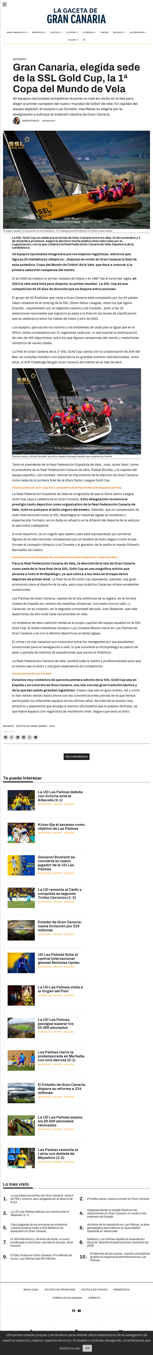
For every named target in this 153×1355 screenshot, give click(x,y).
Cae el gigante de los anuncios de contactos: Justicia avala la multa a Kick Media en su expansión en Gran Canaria (39, 1228)
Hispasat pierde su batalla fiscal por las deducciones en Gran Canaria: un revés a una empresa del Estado (116, 1213)
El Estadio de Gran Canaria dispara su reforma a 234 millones (61, 1089)
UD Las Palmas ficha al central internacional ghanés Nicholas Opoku (58, 958)
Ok (87, 1348)
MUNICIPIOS (38, 32)
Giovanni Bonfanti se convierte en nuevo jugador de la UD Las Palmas (56, 863)
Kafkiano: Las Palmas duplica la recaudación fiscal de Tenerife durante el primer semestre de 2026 (117, 1242)
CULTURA (72, 40)
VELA (52, 726)
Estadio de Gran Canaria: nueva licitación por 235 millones (60, 926)
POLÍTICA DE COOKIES (94, 1289)
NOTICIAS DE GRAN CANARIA (31, 726)
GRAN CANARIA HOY (16, 32)
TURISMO (104, 32)
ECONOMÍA (88, 32)
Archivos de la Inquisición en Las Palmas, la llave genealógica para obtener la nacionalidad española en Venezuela (118, 1228)
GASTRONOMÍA (137, 32)
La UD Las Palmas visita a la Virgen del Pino (60, 989)
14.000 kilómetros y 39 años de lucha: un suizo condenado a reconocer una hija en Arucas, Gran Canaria (41, 1242)
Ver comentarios (76, 756)
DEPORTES (118, 32)
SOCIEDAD (71, 32)
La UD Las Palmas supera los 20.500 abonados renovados (60, 1121)
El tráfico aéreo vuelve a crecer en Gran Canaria (118, 1198)
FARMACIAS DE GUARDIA (67, 1297)
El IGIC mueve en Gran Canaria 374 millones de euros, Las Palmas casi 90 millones (41, 1257)
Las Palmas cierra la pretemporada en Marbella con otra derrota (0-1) (61, 1056)
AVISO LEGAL (31, 1289)
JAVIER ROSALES (30, 120)
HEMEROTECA (121, 1289)
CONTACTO (94, 1297)
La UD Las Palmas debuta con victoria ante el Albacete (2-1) (60, 796)
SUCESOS (55, 32)
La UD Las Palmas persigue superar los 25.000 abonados (56, 1024)
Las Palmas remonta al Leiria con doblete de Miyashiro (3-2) (58, 1154)
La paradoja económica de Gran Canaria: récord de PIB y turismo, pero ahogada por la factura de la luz (41, 1199)
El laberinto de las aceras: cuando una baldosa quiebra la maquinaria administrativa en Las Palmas (120, 1257)
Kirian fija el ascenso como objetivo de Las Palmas (61, 827)
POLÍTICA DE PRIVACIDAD (60, 1289)
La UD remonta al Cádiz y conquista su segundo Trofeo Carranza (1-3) (60, 893)
